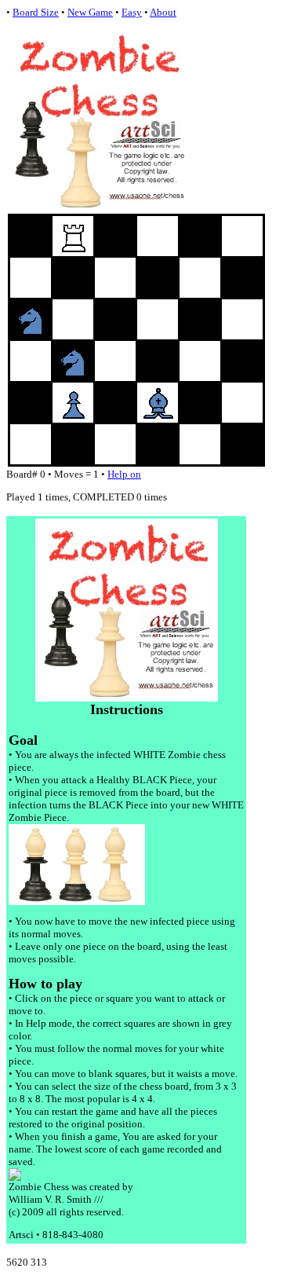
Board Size (36, 12)
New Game (90, 12)
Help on (124, 474)
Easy (132, 12)
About (163, 12)
